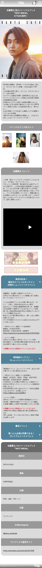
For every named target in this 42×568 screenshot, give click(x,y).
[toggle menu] (40, 2)
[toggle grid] (2, 2)
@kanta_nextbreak (10, 533)
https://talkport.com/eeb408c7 (14, 393)
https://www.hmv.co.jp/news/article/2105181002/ (21, 333)
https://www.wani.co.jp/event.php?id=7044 (18, 551)
